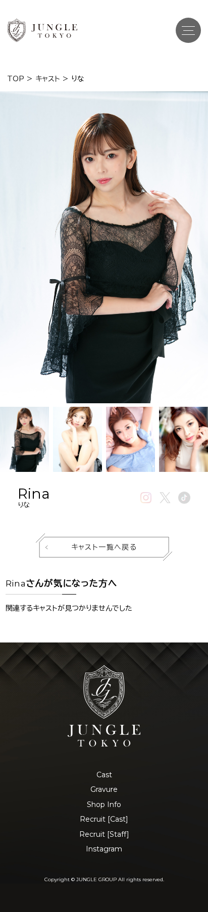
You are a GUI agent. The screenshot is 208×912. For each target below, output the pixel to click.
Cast (104, 774)
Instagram (104, 848)
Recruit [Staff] (104, 834)
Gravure (104, 789)
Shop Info (104, 804)
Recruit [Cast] (104, 819)
